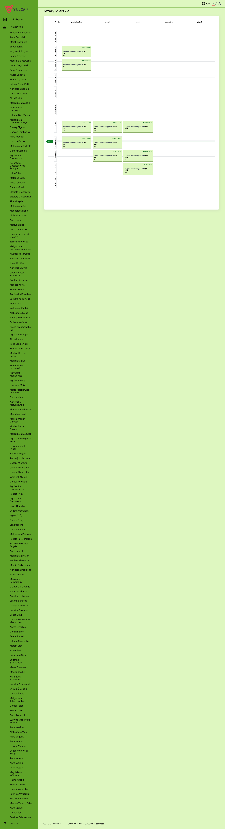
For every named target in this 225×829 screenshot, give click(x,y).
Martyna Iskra (17, 224)
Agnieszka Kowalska (20, 294)
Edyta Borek (16, 46)
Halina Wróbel (17, 779)
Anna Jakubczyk (18, 229)
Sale (13, 823)
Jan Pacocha (16, 524)
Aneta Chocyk (17, 74)
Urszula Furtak (17, 141)
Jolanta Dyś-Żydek (20, 115)
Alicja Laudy (16, 339)
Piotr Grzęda (16, 201)
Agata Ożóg (16, 515)
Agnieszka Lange (19, 334)
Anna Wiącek (17, 736)
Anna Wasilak (17, 727)
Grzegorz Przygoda (20, 586)
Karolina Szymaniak (20, 684)
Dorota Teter (16, 705)
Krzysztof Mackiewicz (16, 374)
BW (95, 146)
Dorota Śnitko (17, 693)
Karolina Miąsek (18, 453)
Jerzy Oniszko (17, 506)
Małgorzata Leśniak (20, 348)
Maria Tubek (16, 710)
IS (125, 159)
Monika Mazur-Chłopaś (18, 420)
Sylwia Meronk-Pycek (18, 447)
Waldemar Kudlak (19, 308)
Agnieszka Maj (17, 380)
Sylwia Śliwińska (18, 688)
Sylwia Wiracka (18, 746)
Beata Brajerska (18, 56)
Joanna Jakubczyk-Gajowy (20, 235)
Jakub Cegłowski (19, 65)
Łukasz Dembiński (19, 84)
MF (64, 55)
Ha (95, 130)
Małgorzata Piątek (19, 555)
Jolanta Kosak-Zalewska (17, 274)
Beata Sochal (17, 636)
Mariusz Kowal (17, 284)
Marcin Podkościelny (21, 565)
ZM (64, 130)
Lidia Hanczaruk (18, 215)
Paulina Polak (17, 574)
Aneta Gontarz (17, 182)
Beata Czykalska (18, 79)
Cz (64, 146)
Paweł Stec (16, 650)
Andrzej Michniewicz (21, 458)
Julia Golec (15, 173)
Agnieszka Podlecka (20, 569)
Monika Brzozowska (20, 60)
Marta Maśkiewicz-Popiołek (20, 391)
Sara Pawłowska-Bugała (19, 545)
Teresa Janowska (19, 241)
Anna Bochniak (17, 37)
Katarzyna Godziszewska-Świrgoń (18, 165)
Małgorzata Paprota (20, 534)
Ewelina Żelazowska (20, 817)
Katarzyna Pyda (18, 591)
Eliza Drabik (16, 98)
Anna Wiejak (16, 741)
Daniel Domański (19, 93)
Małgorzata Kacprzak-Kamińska (20, 248)
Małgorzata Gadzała (20, 146)
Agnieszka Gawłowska (16, 157)
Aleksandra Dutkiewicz (16, 109)
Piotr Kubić (15, 303)
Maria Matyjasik (18, 414)
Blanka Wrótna (17, 784)
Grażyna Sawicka (19, 605)
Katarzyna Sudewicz (21, 655)
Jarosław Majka (18, 385)
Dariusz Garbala (18, 150)
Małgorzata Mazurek (20, 433)
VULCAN (77, 824)
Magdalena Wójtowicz (16, 773)
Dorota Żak (15, 812)
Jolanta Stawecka (19, 641)
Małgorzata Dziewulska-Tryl (18, 121)
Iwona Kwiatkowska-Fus (21, 328)
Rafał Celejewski (18, 70)
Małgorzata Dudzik (20, 102)
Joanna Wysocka (19, 789)
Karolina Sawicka (19, 610)
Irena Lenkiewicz (19, 343)
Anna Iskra (15, 220)
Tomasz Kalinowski (20, 258)
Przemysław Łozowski (16, 367)
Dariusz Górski (17, 187)
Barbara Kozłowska (20, 298)
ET (64, 68)
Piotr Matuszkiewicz (20, 409)
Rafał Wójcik (16, 767)
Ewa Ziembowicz (19, 798)
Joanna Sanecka (18, 600)
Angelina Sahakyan (20, 596)
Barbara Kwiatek (18, 322)
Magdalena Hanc (19, 210)
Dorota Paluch (17, 529)
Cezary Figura (17, 127)
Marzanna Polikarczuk (16, 580)
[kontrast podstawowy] (203, 3)
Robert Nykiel (17, 493)
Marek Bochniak (18, 42)
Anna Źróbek (16, 807)
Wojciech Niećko (18, 477)
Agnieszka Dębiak (19, 88)
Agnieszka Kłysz (18, 267)
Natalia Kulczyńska (20, 317)
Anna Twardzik (17, 715)
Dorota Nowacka (18, 481)
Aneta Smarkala (18, 627)
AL (95, 159)
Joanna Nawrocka (19, 467)
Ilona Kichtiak (17, 263)
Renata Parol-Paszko (21, 538)
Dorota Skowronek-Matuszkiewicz (20, 621)
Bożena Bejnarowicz (20, 32)
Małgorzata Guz (18, 206)
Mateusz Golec (18, 177)
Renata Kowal (17, 289)
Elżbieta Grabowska (20, 196)
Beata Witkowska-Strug (19, 752)
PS (125, 130)
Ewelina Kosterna (19, 280)
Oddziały (15, 19)
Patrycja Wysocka (19, 793)
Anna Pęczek (16, 551)
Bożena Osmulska (19, 510)
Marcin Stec (16, 645)
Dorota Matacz (17, 397)
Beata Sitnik (16, 614)
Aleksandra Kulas (19, 312)
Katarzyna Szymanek (15, 678)
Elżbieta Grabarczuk (20, 192)
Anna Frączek (17, 136)
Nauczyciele (17, 27)
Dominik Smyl (17, 631)
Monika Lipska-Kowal (18, 354)
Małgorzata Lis (17, 360)
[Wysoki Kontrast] (208, 3)
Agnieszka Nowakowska (17, 488)
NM (126, 172)
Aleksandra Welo (18, 732)
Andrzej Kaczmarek (20, 253)
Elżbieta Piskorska (19, 560)
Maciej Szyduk (17, 672)
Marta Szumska (18, 667)
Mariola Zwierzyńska (21, 803)
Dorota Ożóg (16, 520)
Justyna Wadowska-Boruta (20, 721)
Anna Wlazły (16, 758)
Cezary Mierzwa (18, 462)
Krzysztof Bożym (19, 51)
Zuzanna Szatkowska (16, 661)
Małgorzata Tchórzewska (17, 699)
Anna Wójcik (16, 762)
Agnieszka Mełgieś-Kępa (20, 440)
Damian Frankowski (20, 132)
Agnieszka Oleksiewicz (16, 500)
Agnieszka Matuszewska (17, 403)
